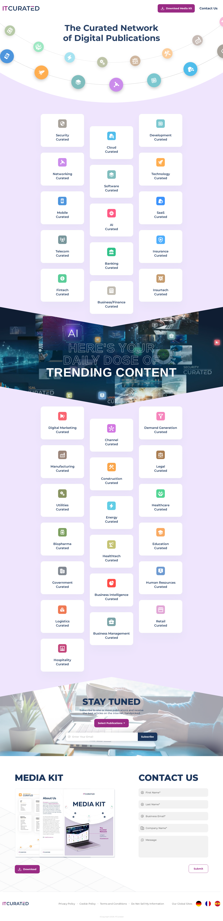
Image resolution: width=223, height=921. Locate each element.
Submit (198, 868)
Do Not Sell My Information (147, 903)
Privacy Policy (67, 903)
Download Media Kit (179, 8)
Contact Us (208, 8)
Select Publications (110, 723)
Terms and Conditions (113, 903)
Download (29, 869)
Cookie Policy (87, 903)
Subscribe (147, 736)
